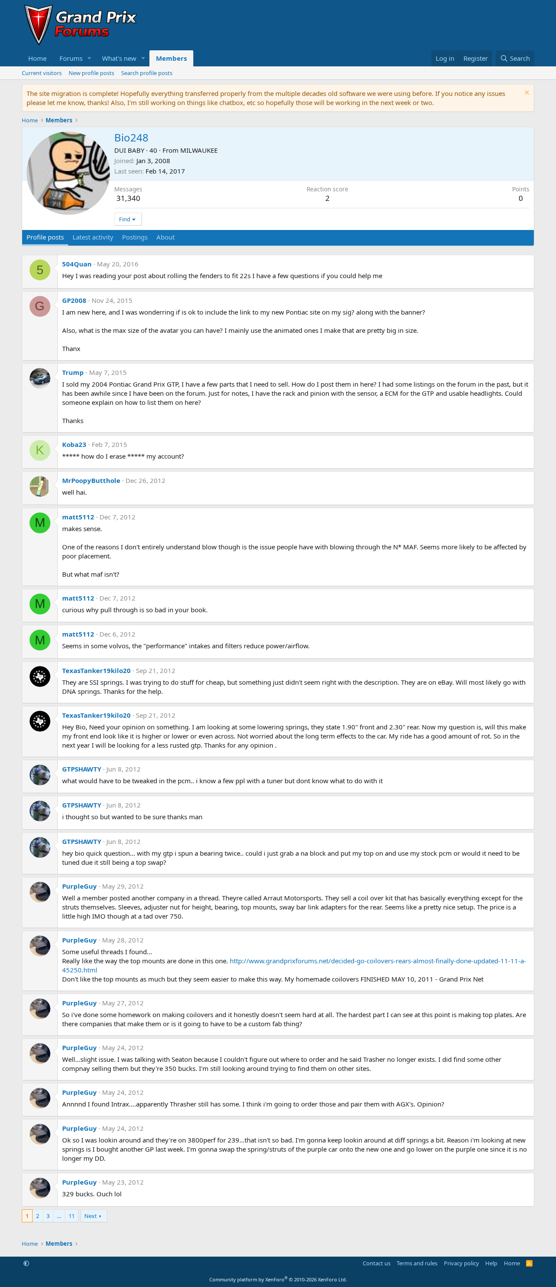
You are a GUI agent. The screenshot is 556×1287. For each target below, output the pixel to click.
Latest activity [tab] (93, 237)
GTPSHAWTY (81, 769)
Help (491, 1263)
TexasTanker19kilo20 (96, 670)
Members (171, 58)
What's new (119, 58)
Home (37, 58)
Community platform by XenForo (278, 1279)
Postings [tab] (135, 237)
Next (90, 1216)
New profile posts (91, 73)
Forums (71, 58)
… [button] (59, 1216)
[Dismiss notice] (526, 93)
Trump (73, 372)
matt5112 (78, 516)
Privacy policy (461, 1263)
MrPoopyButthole (91, 480)
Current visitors (42, 73)
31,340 (128, 198)
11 (72, 1216)
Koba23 (74, 444)
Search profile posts (146, 73)
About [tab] (165, 237)
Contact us (377, 1263)
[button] (89, 58)
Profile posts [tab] (45, 237)
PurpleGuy (79, 886)
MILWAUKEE (199, 150)
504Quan (77, 263)
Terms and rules (417, 1263)
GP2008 (74, 300)
